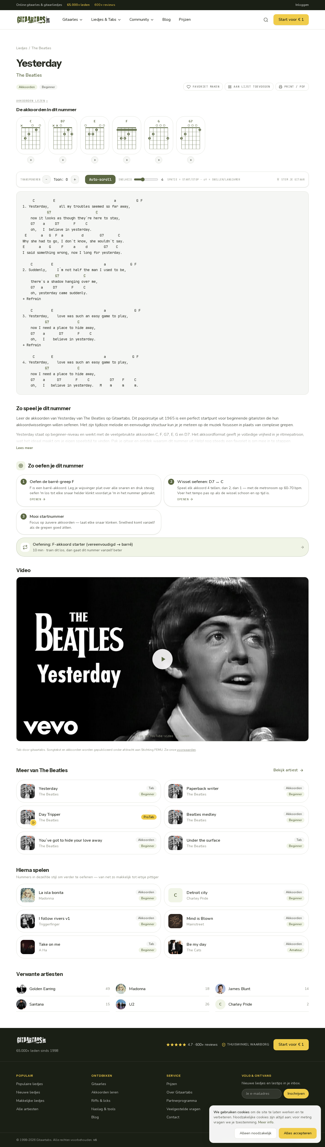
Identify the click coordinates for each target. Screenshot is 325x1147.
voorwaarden (186, 750)
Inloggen (302, 5)
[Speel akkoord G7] (190, 159)
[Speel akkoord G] (158, 159)
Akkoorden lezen (32, 101)
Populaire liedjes (29, 1084)
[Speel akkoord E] (94, 159)
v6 (95, 1140)
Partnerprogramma (182, 1100)
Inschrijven (296, 1093)
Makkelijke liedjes (30, 1100)
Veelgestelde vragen (183, 1109)
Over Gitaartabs (179, 1092)
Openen (35, 499)
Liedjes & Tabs (103, 19)
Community (139, 19)
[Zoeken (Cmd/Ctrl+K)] (265, 19)
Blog (166, 19)
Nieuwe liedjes (28, 1092)
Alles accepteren (298, 1133)
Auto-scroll (100, 179)
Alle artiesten (27, 1109)
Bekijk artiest (285, 770)
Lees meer (24, 447)
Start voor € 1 (291, 19)
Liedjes (21, 48)
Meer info (265, 1122)
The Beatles (41, 48)
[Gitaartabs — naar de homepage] (33, 19)
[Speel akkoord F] (126, 159)
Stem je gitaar (292, 179)
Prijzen (185, 19)
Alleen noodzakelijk (255, 1133)
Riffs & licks (100, 1100)
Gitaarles (70, 19)
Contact (173, 1117)
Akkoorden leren (104, 1092)
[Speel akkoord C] (30, 159)
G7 (49, 212)
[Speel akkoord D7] (62, 159)
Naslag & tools (103, 1109)
